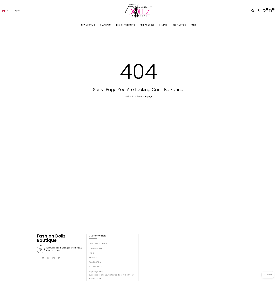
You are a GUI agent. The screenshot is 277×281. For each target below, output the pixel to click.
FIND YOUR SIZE (147, 25)
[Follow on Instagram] (48, 258)
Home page (146, 96)
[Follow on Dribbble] (53, 258)
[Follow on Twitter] (43, 258)
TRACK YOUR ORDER (98, 243)
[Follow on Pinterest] (59, 258)
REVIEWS (163, 25)
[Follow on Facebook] (38, 258)
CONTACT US (179, 25)
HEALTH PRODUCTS (125, 25)
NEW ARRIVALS (88, 25)
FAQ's (91, 253)
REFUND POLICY (95, 266)
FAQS (193, 25)
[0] (264, 10)
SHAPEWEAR (105, 25)
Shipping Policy (96, 271)
